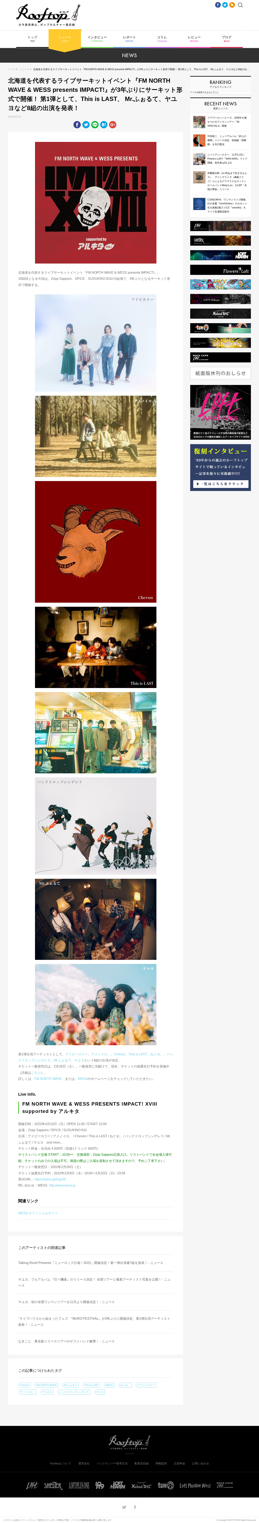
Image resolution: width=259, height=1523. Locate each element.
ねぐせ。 (156, 1054)
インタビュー (97, 39)
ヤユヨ (79, 1060)
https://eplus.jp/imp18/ (50, 1179)
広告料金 (179, 1463)
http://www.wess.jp (62, 1185)
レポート (129, 39)
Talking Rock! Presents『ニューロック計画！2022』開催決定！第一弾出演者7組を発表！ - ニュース (90, 1263)
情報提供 (161, 1463)
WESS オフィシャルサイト (38, 1213)
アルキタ (47, 1392)
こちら (36, 1072)
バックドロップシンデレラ (74, 1392)
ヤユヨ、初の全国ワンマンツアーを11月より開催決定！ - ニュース (66, 1302)
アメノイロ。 (101, 1054)
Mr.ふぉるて (62, 1060)
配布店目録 (142, 1463)
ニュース (64, 39)
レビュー (194, 39)
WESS (83, 1078)
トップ (32, 39)
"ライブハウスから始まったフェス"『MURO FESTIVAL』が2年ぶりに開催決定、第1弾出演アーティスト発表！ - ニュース (94, 1321)
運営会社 (84, 1463)
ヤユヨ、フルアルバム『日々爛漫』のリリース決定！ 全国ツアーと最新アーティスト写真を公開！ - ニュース (94, 1282)
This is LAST (137, 1054)
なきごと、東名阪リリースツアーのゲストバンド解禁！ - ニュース (66, 1341)
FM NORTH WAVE (48, 1078)
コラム (162, 39)
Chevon (119, 1054)
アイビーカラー (76, 1054)
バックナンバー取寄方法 (112, 1463)
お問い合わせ (200, 1463)
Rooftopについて (60, 1463)
